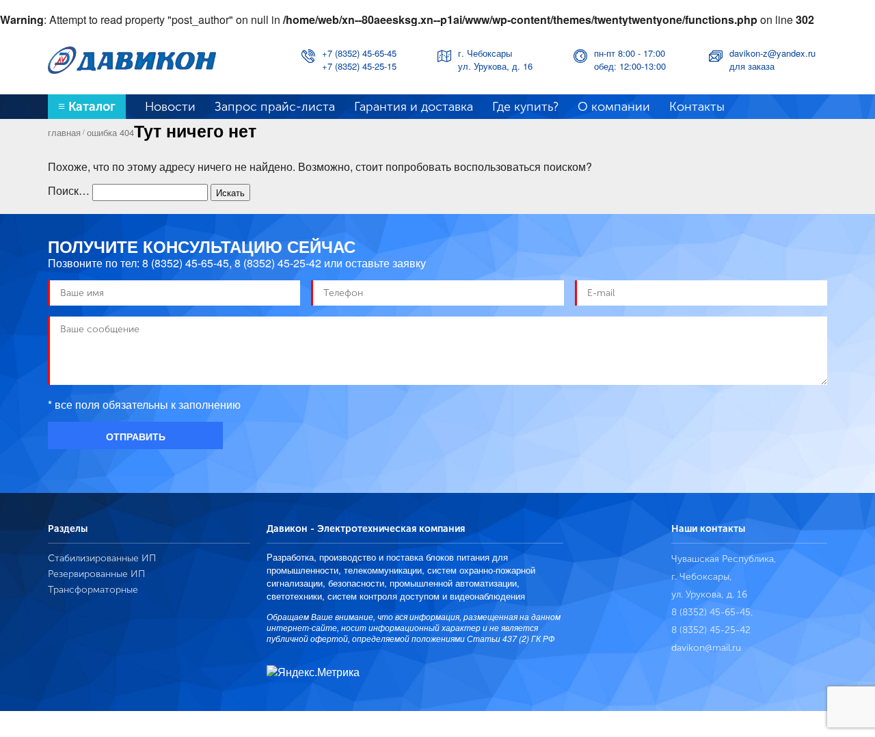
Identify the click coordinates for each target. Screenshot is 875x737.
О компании (614, 106)
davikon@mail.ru (706, 648)
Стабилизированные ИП (102, 558)
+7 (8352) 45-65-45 (359, 52)
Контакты (697, 106)
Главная (64, 132)
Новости (170, 106)
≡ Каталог (87, 106)
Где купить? (525, 106)
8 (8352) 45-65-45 (185, 263)
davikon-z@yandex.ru (772, 52)
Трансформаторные (93, 589)
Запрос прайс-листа (275, 106)
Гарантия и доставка (413, 106)
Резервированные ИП (96, 574)
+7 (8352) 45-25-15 (359, 65)
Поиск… (69, 190)
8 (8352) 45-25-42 (277, 263)
